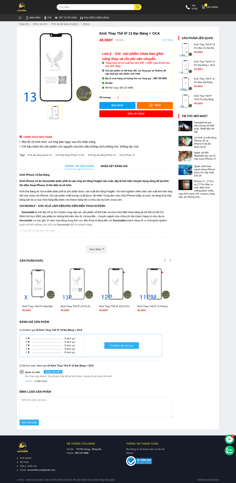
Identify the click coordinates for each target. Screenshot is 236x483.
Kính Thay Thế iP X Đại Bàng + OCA (38, 306)
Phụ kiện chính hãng (96, 17)
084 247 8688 (81, 453)
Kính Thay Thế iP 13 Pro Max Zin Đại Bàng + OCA (205, 46)
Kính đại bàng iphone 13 (40, 155)
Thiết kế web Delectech (208, 480)
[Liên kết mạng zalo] (229, 450)
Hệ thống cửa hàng (81, 443)
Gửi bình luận (29, 422)
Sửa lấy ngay (136, 113)
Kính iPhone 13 (127, 155)
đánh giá (70, 338)
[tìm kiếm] (138, 7)
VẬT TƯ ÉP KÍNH (66, 17)
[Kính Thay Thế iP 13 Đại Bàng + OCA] (55, 112)
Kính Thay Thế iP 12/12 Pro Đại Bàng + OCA (114, 306)
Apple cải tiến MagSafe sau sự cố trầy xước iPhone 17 (205, 155)
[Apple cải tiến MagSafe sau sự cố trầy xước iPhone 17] (185, 160)
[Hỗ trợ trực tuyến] (229, 439)
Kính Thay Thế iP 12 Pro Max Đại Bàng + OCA (204, 80)
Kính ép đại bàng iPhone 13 (102, 155)
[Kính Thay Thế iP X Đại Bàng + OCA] (38, 299)
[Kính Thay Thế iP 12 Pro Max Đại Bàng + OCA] (185, 90)
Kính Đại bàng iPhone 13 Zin (70, 155)
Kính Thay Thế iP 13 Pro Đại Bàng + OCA (76, 306)
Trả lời (28, 381)
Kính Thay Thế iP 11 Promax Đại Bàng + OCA (153, 306)
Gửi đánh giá (121, 345)
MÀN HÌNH (34, 17)
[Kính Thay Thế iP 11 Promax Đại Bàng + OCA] (153, 299)
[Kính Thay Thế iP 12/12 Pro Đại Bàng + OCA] (115, 299)
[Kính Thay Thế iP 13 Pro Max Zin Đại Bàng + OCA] (185, 55)
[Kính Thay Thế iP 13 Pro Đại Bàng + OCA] (77, 299)
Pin (49, 17)
